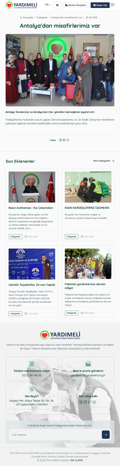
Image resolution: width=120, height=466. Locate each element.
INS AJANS (76, 460)
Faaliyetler (42, 17)
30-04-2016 (91, 17)
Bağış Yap (101, 5)
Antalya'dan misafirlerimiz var (66, 17)
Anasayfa (28, 17)
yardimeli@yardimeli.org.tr (88, 375)
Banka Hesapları (77, 5)
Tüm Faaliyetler (102, 160)
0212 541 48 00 (32, 375)
